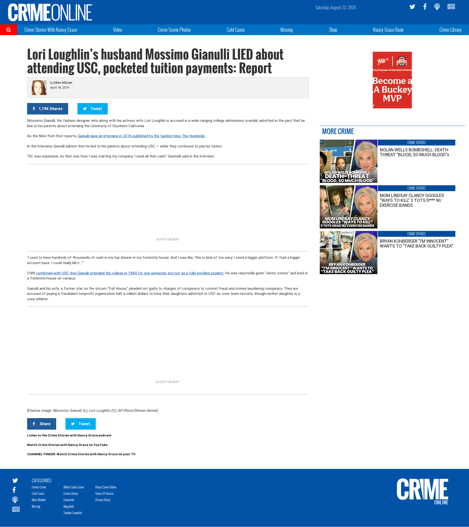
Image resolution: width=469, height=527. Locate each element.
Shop (333, 29)
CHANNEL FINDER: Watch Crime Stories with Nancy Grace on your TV (81, 454)
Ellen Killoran (63, 82)
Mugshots (69, 506)
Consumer (69, 499)
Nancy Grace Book (388, 29)
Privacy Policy (102, 499)
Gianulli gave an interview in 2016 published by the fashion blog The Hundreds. (141, 136)
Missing (286, 29)
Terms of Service (104, 493)
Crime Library (450, 29)
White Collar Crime (74, 487)
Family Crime (39, 487)
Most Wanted (39, 499)
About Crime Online (105, 487)
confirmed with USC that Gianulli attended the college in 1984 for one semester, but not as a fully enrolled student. (130, 273)
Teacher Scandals (73, 512)
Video (117, 29)
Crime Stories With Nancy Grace (50, 29)
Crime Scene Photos (174, 29)
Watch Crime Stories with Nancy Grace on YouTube (67, 445)
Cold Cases (236, 29)
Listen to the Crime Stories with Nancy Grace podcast (69, 435)
